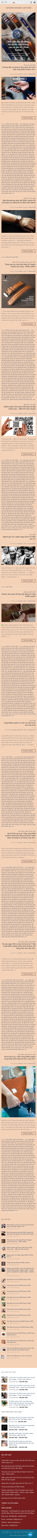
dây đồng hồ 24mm (30, 134)
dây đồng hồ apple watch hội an (27, 141)
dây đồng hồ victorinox (11, 184)
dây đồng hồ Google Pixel (27, 161)
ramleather (32, 74)
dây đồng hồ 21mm (11, 134)
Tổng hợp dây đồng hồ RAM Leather (18, 1262)
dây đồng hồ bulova (27, 152)
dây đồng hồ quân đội (13, 177)
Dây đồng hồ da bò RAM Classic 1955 (19, 1315)
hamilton (31, 187)
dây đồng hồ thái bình (16, 182)
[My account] (31, 2)
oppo (10, 191)
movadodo (15, 189)
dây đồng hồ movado (22, 172)
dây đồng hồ (7, 132)
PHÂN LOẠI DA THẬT (30, 262)
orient (13, 191)
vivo (13, 193)
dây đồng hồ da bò (7, 157)
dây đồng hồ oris (15, 383)
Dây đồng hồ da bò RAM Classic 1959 (19, 1297)
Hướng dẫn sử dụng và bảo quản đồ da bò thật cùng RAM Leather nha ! (20, 1225)
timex (10, 193)
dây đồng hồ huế (10, 168)
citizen (24, 127)
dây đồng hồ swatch (28, 180)
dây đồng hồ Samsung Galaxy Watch (13, 387)
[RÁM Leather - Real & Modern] (18, 2)
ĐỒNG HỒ (26, 65)
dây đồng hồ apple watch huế (8, 143)
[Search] (6, 2)
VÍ (12, 1531)
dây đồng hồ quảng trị (24, 177)
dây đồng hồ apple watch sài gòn (24, 143)
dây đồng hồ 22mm (20, 134)
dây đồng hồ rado (12, 385)
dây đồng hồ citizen (13, 156)
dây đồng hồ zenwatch (29, 186)
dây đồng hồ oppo (19, 175)
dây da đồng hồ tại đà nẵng (7, 339)
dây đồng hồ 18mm (15, 132)
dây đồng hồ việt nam (23, 184)
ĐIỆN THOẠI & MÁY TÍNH (27, 1531)
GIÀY (11, 1532)
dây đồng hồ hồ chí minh (12, 166)
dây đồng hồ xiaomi (19, 186)
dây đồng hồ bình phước (20, 358)
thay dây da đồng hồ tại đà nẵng (21, 399)
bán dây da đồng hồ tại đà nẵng (17, 125)
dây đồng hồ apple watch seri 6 (15, 355)
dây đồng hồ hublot (17, 374)
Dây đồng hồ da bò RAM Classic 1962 (19, 1285)
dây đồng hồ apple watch (7, 136)
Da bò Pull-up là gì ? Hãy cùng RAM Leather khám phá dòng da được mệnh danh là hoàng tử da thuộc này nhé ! (20, 836)
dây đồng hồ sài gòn (20, 179)
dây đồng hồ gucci (5, 163)
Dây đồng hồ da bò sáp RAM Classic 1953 (20, 1321)
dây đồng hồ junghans (20, 168)
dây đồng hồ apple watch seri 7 (15, 148)
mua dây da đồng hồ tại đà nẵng (25, 189)
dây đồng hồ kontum (22, 170)
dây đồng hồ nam (10, 380)
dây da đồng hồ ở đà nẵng (17, 131)
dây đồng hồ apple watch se (19, 351)
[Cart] (35, 2)
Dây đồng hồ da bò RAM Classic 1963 (19, 1279)
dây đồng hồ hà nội (16, 371)
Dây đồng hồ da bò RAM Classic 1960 (19, 1291)
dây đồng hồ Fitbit (14, 159)
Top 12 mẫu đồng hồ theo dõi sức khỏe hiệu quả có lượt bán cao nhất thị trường (20, 1349)
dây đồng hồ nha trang (11, 381)
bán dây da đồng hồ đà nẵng (14, 332)
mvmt (2, 191)
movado (24, 396)
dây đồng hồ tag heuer (15, 388)
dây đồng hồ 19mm (25, 132)
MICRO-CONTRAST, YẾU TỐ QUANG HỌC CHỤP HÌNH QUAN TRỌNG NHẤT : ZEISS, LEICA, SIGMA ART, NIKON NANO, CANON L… (20, 1271)
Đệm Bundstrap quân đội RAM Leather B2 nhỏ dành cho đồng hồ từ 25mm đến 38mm (20, 1233)
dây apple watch (30, 127)
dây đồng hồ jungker (13, 376)
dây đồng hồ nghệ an (22, 173)
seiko (21, 191)
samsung (17, 191)
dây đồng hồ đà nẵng (27, 157)
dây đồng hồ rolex (10, 179)
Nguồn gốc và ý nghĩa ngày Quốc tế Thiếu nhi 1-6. (20, 1255)
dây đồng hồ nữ (10, 175)
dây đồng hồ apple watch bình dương (23, 136)
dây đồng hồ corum (23, 156)
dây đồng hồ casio (19, 362)
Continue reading (18, 58)
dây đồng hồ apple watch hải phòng (25, 140)
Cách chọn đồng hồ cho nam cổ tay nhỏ (19, 1356)
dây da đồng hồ (5, 129)
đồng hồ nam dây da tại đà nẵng (22, 1205)
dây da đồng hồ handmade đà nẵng (12, 337)
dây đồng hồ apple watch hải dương (21, 346)
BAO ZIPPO (5, 1532)
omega (6, 191)
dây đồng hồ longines (12, 378)
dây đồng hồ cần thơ (27, 154)
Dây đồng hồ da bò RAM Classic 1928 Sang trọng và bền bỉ (20, 1333)
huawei (3, 189)
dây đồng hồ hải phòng (23, 164)
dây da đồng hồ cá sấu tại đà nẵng (17, 129)
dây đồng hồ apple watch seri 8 (12, 356)
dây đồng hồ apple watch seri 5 (18, 147)
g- (27, 187)
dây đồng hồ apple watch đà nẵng (22, 344)
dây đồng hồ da (15, 364)
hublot (6, 189)
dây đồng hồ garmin (6, 161)
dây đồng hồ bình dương (25, 150)
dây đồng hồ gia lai (16, 161)
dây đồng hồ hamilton (16, 372)
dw (2, 187)
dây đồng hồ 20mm (13, 340)
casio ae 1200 (18, 127)
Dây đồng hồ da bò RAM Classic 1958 (19, 1303)
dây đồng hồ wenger (9, 186)
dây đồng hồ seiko (18, 180)
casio (13, 127)
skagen (25, 191)
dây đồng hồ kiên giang (11, 170)
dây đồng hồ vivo (10, 392)
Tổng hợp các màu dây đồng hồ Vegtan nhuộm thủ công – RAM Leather (19, 1240)
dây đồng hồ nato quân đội (10, 173)
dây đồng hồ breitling (17, 152)
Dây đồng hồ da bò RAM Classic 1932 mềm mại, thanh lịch (20, 1341)
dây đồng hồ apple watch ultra (12, 150)
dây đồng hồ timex (26, 182)
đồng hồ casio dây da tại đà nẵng (16, 187)
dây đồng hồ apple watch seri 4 (18, 353)
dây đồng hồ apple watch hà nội (23, 138)
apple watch (26, 124)
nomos (20, 397)
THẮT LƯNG (17, 1532)
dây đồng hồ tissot (13, 390)
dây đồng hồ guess (15, 163)
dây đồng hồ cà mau (20, 360)
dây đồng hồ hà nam (25, 163)
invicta (10, 189)
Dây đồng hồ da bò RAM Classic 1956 (19, 1309)
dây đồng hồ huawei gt (23, 166)
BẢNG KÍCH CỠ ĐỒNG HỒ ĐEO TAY (13, 333)
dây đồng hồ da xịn (17, 157)
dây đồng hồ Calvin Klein (16, 154)
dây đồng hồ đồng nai (21, 365)
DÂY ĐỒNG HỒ (6, 1531)
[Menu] (2, 2)
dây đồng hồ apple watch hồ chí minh (10, 141)
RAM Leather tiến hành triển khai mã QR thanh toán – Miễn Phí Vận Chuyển (19, 1248)
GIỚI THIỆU (33, 65)
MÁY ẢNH (16, 1531)
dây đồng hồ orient (28, 175)
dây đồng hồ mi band (11, 172)
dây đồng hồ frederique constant (27, 159)
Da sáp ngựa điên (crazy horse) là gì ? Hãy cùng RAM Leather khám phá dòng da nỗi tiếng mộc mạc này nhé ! (19, 946)
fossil (25, 187)
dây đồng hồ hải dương (11, 164)
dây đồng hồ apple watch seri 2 (20, 145)
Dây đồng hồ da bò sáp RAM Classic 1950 (20, 1327)
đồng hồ (5, 187)
